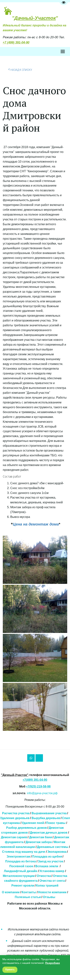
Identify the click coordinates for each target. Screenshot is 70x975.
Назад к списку (21, 69)
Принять (10, 969)
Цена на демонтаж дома (36, 524)
